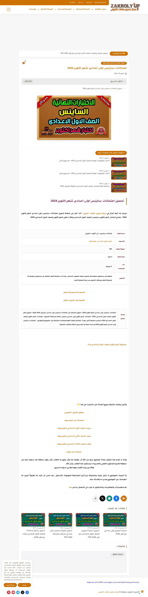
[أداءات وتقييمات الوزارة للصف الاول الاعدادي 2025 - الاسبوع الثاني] (119, 162)
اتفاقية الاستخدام (119, 582)
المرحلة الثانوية (47, 9)
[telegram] (18, 592)
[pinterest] (8, 592)
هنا (70, 488)
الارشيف (89, 2)
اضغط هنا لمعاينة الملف (74, 293)
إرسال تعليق (118, 554)
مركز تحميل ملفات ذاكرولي (108, 592)
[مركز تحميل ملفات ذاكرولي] (125, 6)
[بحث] (8, 9)
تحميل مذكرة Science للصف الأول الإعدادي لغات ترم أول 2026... (33, 534)
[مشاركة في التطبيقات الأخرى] (95, 498)
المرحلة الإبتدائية (83, 9)
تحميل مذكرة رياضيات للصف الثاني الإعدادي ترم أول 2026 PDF (84, 53)
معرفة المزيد (10, 585)
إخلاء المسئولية (92, 582)
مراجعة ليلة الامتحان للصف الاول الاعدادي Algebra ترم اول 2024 (84, 186)
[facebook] (27, 592)
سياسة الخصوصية (132, 582)
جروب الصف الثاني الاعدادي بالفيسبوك (74, 436)
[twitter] (22, 592)
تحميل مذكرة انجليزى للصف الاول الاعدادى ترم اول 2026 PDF (89, 534)
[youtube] (13, 592)
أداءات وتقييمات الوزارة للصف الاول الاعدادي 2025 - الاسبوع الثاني (84, 161)
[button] (116, 498)
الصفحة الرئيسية (100, 2)
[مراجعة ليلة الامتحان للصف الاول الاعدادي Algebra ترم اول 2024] (119, 188)
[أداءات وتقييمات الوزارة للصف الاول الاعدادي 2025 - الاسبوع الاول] (119, 175)
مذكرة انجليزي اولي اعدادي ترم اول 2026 (115, 532)
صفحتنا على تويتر (74, 452)
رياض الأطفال (100, 9)
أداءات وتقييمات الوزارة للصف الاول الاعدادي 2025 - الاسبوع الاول (84, 174)
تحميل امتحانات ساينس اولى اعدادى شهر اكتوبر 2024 (102, 89)
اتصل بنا (72, 2)
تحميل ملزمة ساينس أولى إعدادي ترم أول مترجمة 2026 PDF (61, 534)
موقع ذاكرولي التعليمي (74, 413)
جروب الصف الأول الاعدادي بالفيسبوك (74, 428)
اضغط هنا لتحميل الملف (74, 301)
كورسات (32, 9)
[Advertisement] (74, 32)
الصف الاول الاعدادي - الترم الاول (100, 241)
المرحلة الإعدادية (64, 9)
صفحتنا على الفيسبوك (74, 421)
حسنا (24, 585)
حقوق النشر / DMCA (105, 582)
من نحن (80, 2)
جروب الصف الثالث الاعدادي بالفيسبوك (74, 444)
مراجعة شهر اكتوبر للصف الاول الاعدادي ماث (107, 345)
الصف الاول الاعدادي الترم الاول (114, 63)
